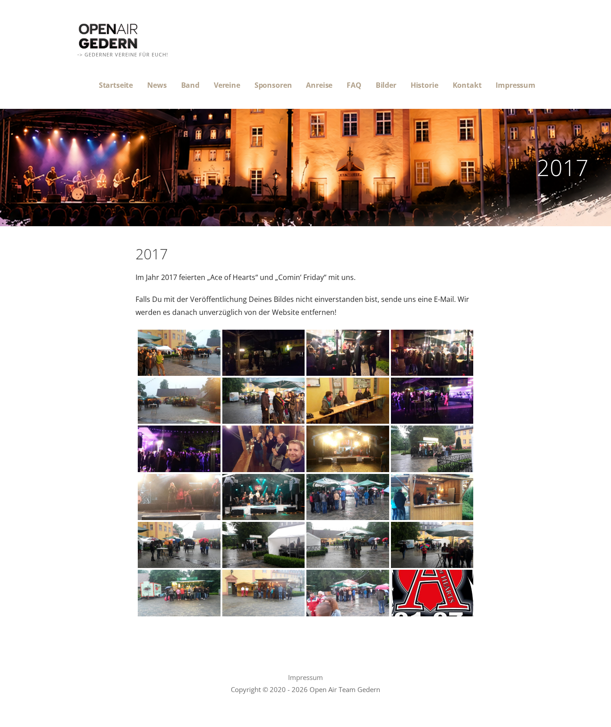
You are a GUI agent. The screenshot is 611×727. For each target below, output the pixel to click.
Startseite (116, 85)
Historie (424, 85)
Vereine (227, 85)
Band (190, 85)
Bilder (386, 85)
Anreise (319, 85)
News (156, 85)
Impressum (515, 85)
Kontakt (467, 85)
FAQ (354, 85)
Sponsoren (273, 85)
